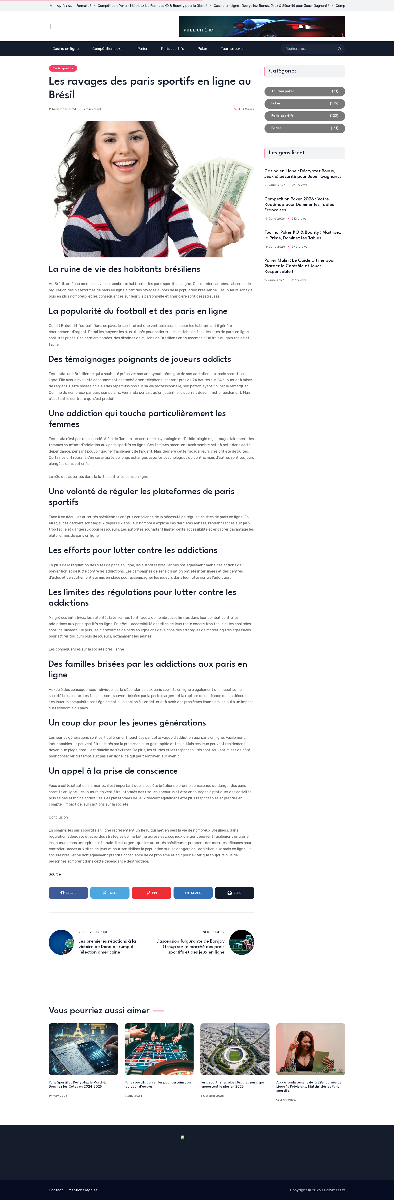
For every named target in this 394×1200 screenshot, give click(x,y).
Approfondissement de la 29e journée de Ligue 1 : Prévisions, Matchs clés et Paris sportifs (308, 1087)
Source (55, 874)
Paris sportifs (63, 68)
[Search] (339, 48)
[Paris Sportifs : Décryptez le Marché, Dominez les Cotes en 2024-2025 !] (83, 1049)
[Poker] (304, 104)
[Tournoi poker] (304, 91)
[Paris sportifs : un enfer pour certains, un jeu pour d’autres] (159, 1049)
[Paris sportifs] (304, 116)
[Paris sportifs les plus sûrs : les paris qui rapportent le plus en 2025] (235, 1049)
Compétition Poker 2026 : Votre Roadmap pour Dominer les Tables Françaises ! (299, 205)
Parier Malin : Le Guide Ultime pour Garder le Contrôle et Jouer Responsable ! (299, 266)
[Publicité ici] (262, 26)
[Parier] (304, 128)
